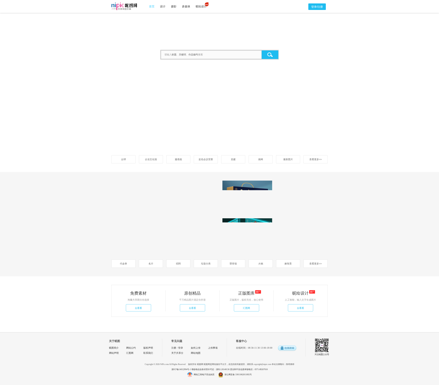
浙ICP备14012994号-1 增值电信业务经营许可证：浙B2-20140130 (200, 369)
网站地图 (195, 353)
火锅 (260, 263)
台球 (123, 159)
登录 (180, 348)
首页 (152, 6)
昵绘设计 (201, 6)
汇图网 (246, 308)
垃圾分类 (206, 263)
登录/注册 (317, 6)
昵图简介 (114, 348)
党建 (233, 159)
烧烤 (260, 159)
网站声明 (114, 353)
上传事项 (213, 348)
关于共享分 (177, 353)
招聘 (178, 263)
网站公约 (131, 348)
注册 (173, 348)
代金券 (123, 263)
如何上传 (195, 348)
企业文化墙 (151, 159)
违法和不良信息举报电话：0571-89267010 (249, 369)
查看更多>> (315, 159)
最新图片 (288, 159)
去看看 (138, 308)
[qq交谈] (287, 348)
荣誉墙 (233, 263)
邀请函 (178, 159)
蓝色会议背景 (206, 159)
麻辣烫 (288, 263)
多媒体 (186, 6)
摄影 (173, 6)
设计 (162, 6)
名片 (151, 263)
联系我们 (148, 353)
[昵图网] (124, 6)
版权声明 (148, 348)
